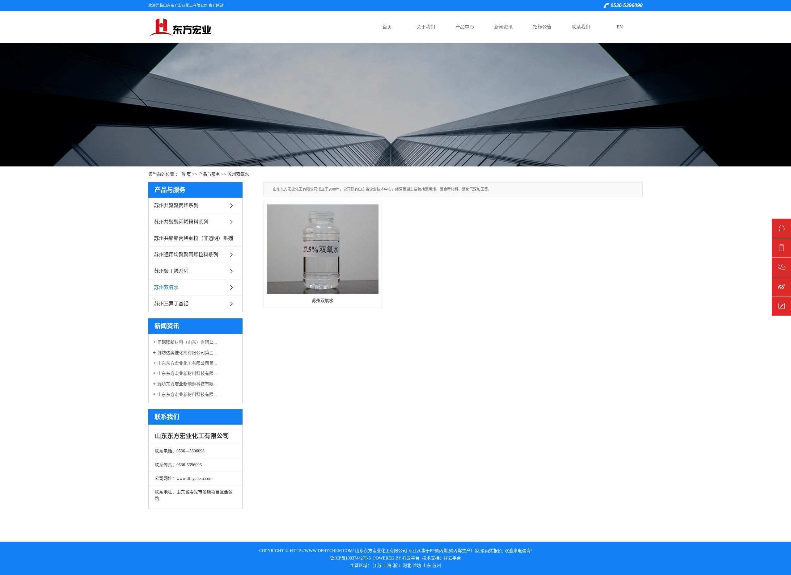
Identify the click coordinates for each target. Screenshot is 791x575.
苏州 (436, 565)
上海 (387, 565)
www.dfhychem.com (194, 478)
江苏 (377, 565)
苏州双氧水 (238, 174)
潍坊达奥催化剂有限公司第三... (187, 352)
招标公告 (542, 26)
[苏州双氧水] (323, 249)
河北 (407, 565)
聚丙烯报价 (491, 550)
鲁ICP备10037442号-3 (350, 558)
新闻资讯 (503, 26)
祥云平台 (411, 558)
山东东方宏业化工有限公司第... (187, 363)
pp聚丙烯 (439, 550)
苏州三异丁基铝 (171, 303)
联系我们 (581, 26)
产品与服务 (209, 174)
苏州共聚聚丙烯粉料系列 (181, 222)
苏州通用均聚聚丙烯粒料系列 (186, 254)
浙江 (397, 565)
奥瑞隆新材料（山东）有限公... (187, 342)
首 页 (186, 174)
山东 (426, 565)
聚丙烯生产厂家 (464, 550)
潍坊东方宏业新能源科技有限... (187, 384)
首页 (387, 26)
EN (620, 26)
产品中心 (464, 26)
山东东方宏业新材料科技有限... (187, 373)
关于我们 (426, 26)
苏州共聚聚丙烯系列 (176, 205)
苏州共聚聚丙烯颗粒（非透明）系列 (193, 238)
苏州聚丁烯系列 (171, 271)
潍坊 (416, 565)
